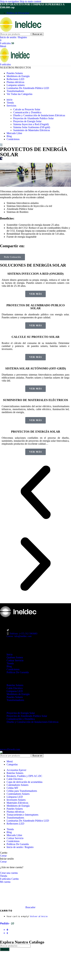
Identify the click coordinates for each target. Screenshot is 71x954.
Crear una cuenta (9, 872)
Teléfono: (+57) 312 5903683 (23, 633)
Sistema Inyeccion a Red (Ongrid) (31, 124)
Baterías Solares (15, 685)
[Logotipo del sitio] (20, 30)
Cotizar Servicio (15, 660)
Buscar (4, 949)
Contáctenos (13, 669)
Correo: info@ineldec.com (19, 636)
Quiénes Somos (15, 657)
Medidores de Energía (18, 694)
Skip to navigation (10, 1)
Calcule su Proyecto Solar (26, 109)
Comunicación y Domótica (27, 112)
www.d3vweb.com (10, 749)
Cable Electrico (15, 688)
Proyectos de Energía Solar (27, 121)
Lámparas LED (15, 691)
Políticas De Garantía (18, 672)
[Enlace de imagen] (18, 616)
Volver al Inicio (39, 916)
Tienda (10, 663)
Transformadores (15, 700)
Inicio (10, 654)
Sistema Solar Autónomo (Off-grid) (31, 127)
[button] (35, 493)
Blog (9, 666)
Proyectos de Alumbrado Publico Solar (33, 118)
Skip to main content (30, 1)
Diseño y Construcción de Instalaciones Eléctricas (39, 115)
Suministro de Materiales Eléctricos (31, 130)
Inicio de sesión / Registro (20, 847)
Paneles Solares (15, 697)
